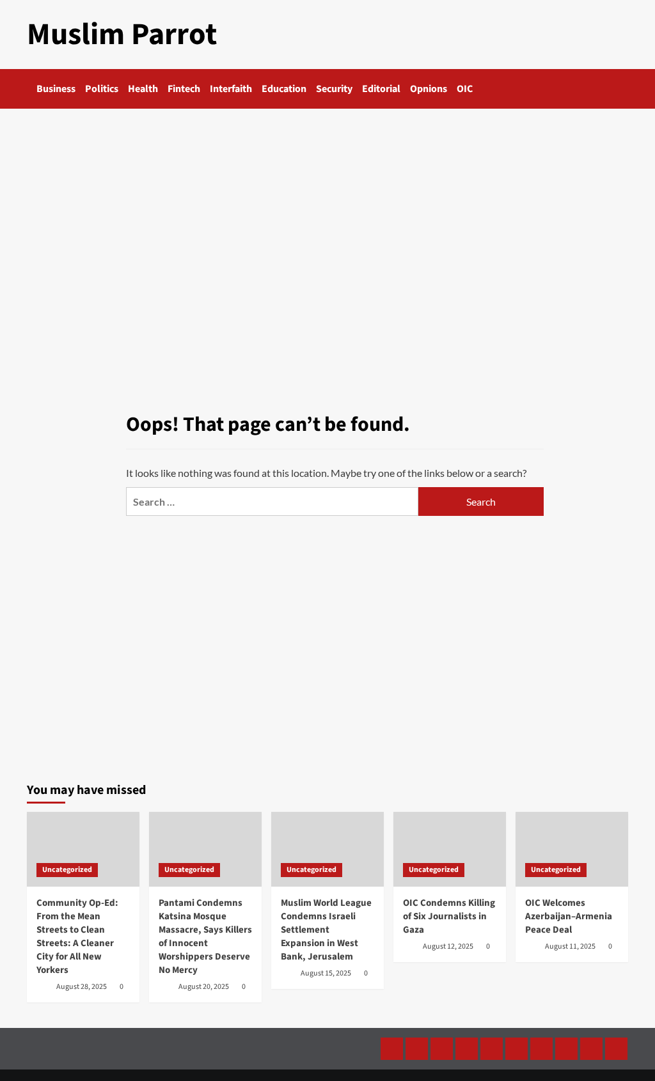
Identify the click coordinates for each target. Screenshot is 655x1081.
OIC (465, 89)
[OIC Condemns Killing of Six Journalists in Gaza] (449, 849)
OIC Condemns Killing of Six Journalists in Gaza (449, 916)
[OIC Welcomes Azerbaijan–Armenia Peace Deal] (572, 849)
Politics (101, 89)
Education (284, 89)
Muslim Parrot (122, 34)
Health (143, 89)
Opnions (428, 89)
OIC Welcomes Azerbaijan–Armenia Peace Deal (568, 916)
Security (334, 89)
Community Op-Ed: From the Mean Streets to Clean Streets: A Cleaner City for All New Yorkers (77, 936)
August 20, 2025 (203, 986)
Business (55, 89)
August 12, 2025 (448, 946)
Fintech (184, 89)
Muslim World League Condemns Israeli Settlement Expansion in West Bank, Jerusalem (326, 929)
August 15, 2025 (326, 973)
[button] (620, 89)
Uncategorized (67, 869)
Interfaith (231, 89)
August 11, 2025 (570, 946)
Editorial (381, 89)
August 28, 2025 (81, 986)
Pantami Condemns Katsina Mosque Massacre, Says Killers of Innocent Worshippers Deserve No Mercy (205, 936)
